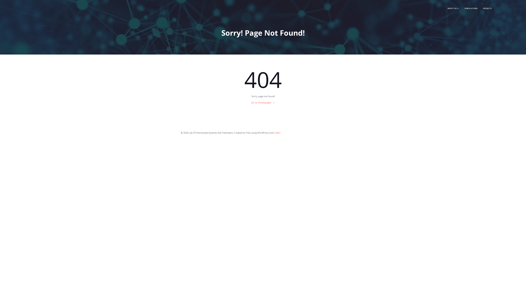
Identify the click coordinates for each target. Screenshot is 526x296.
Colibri (277, 132)
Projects (487, 8)
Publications (471, 8)
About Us (452, 8)
